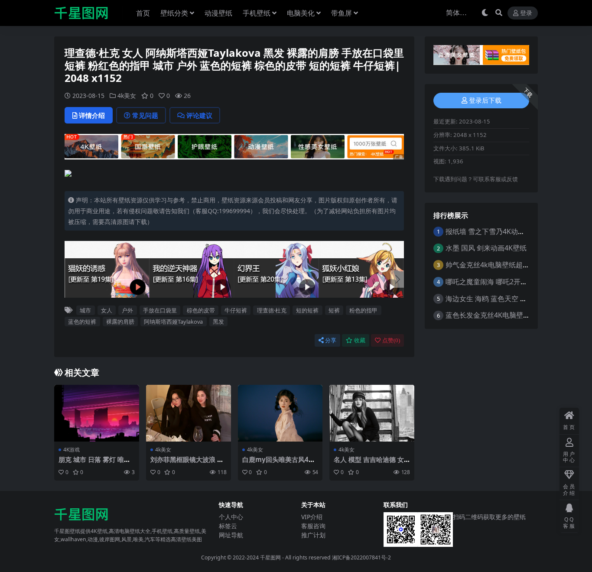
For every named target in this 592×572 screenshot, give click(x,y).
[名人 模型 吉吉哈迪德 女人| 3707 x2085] (371, 413)
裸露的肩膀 (120, 321)
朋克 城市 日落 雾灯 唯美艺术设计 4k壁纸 (94, 463)
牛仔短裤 (235, 310)
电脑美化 (301, 13)
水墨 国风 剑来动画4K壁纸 (486, 248)
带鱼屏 (341, 13)
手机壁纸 (256, 13)
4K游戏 (71, 449)
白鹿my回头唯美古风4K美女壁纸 (277, 463)
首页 (143, 13)
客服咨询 (313, 526)
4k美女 (126, 95)
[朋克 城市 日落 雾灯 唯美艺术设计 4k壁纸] (96, 413)
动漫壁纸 (218, 13)
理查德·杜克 (271, 310)
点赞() (391, 340)
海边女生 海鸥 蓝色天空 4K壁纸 (494, 298)
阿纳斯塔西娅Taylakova (173, 321)
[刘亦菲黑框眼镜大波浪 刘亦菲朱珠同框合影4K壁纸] (188, 413)
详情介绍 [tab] (92, 115)
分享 (330, 340)
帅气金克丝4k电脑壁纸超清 (488, 265)
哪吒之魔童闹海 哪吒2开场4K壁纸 (498, 281)
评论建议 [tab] (199, 115)
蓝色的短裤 (82, 321)
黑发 (218, 321)
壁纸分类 (174, 13)
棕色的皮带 (201, 310)
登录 (526, 13)
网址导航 (231, 535)
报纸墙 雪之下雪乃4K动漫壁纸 (492, 231)
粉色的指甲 (363, 310)
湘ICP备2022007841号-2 (361, 557)
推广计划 (313, 535)
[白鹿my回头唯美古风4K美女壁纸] (280, 413)
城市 (85, 310)
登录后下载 (485, 100)
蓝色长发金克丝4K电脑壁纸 (488, 315)
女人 (106, 310)
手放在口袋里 (160, 310)
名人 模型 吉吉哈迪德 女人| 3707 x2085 (369, 463)
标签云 (228, 526)
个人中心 (231, 517)
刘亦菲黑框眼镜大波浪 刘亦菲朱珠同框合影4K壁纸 (187, 463)
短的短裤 (307, 310)
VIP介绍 (311, 517)
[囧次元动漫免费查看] (234, 146)
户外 (127, 310)
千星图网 (270, 557)
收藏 (359, 340)
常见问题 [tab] (145, 115)
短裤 (334, 310)
